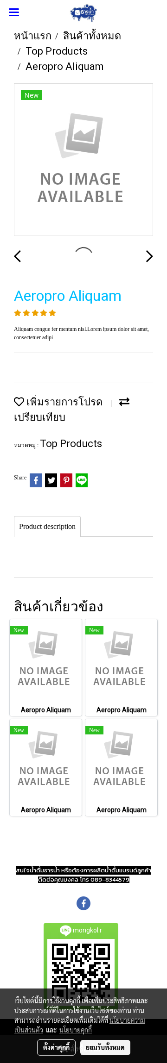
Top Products (71, 443)
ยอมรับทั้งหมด (105, 1047)
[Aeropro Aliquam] (83, 160)
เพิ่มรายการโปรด (63, 402)
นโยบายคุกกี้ (75, 1030)
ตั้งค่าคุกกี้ (56, 1047)
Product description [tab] (47, 526)
